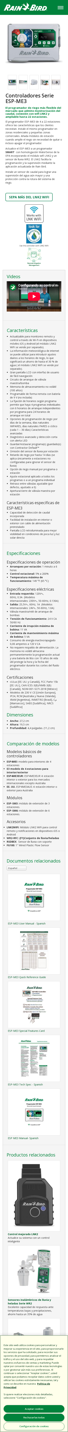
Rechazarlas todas (34, 1417)
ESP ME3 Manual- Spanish (23, 1138)
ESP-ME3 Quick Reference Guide (27, 977)
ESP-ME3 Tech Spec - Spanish (25, 1084)
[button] (34, 43)
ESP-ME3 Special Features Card (26, 1030)
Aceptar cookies (34, 1408)
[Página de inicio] (28, 7)
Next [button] (64, 82)
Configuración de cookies (34, 1426)
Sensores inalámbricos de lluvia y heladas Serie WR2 (29, 1301)
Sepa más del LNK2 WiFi (29, 197)
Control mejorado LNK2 (23, 1234)
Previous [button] (4, 82)
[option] (12, 82)
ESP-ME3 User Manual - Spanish (27, 923)
